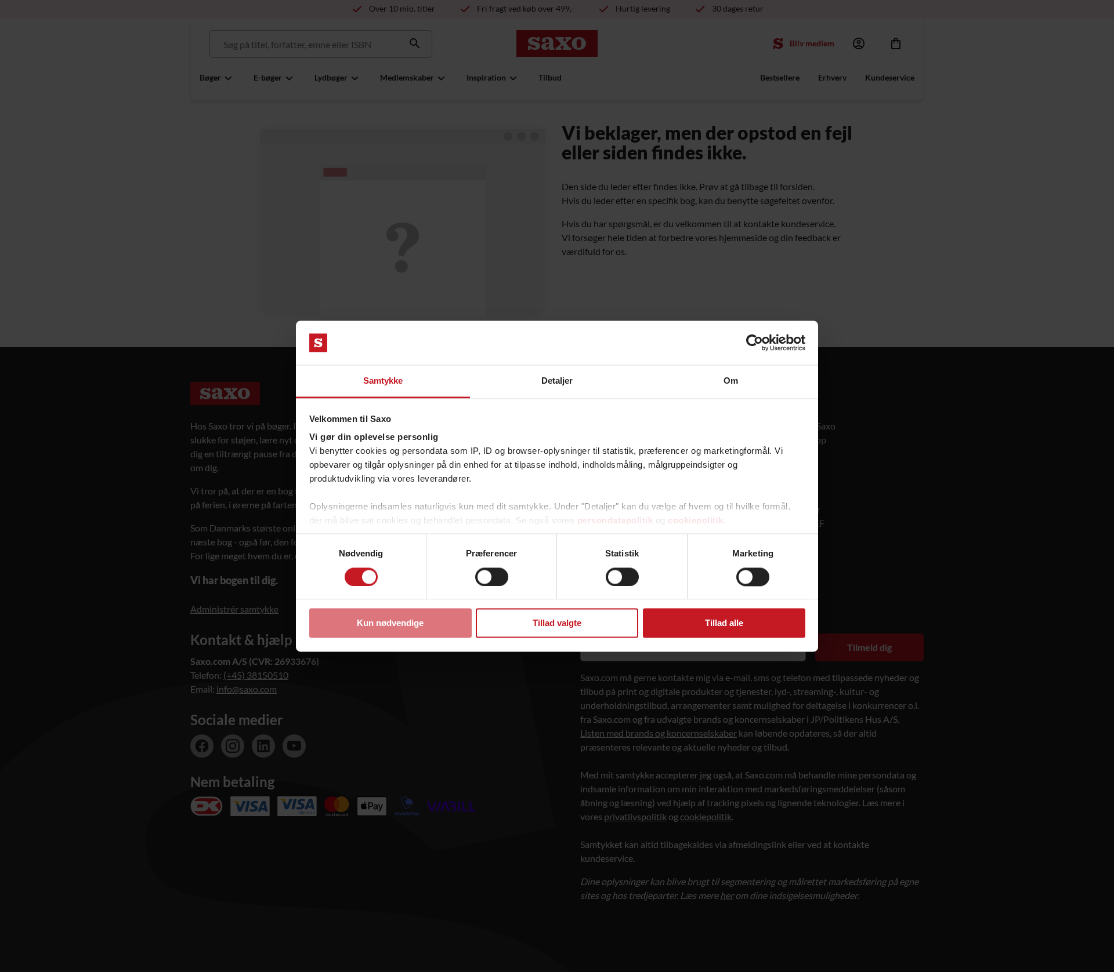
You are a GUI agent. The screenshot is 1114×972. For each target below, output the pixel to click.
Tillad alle (724, 623)
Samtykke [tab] (383, 381)
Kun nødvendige (390, 623)
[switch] (491, 576)
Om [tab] (731, 381)
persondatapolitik (615, 521)
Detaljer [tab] (557, 381)
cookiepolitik (696, 521)
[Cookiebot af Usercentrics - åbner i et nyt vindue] (754, 342)
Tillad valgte (557, 623)
